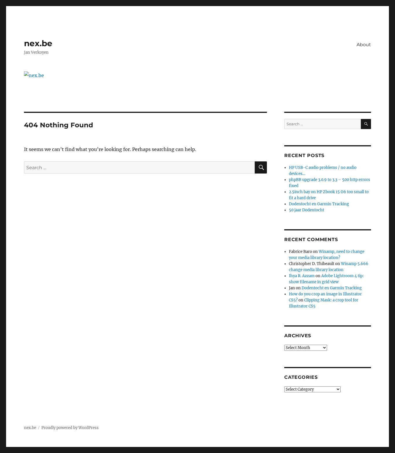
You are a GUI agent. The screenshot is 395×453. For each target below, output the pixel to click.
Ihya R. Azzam (302, 275)
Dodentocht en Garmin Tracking (319, 204)
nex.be (38, 43)
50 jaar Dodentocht (306, 210)
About (364, 44)
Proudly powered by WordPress (70, 427)
